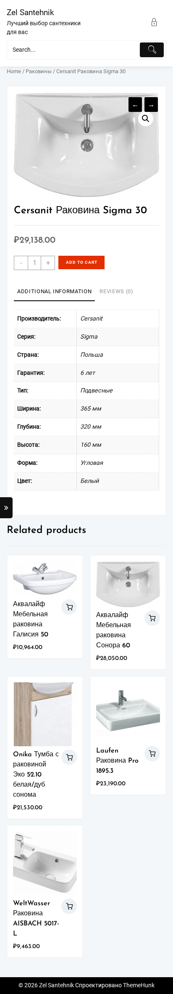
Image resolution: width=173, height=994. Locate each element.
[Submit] (152, 49)
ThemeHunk (139, 985)
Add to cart (81, 262)
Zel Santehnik (30, 12)
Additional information (54, 291)
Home (14, 71)
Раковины (39, 71)
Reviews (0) (116, 291)
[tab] (54, 292)
